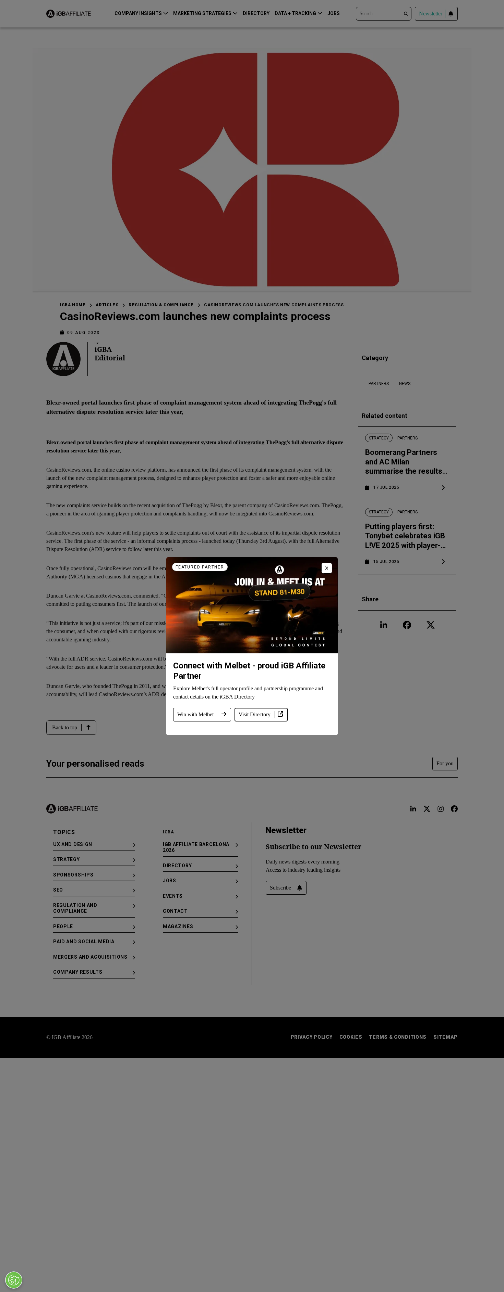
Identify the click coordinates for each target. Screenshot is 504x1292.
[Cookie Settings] (13, 1280)
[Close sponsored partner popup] (326, 568)
